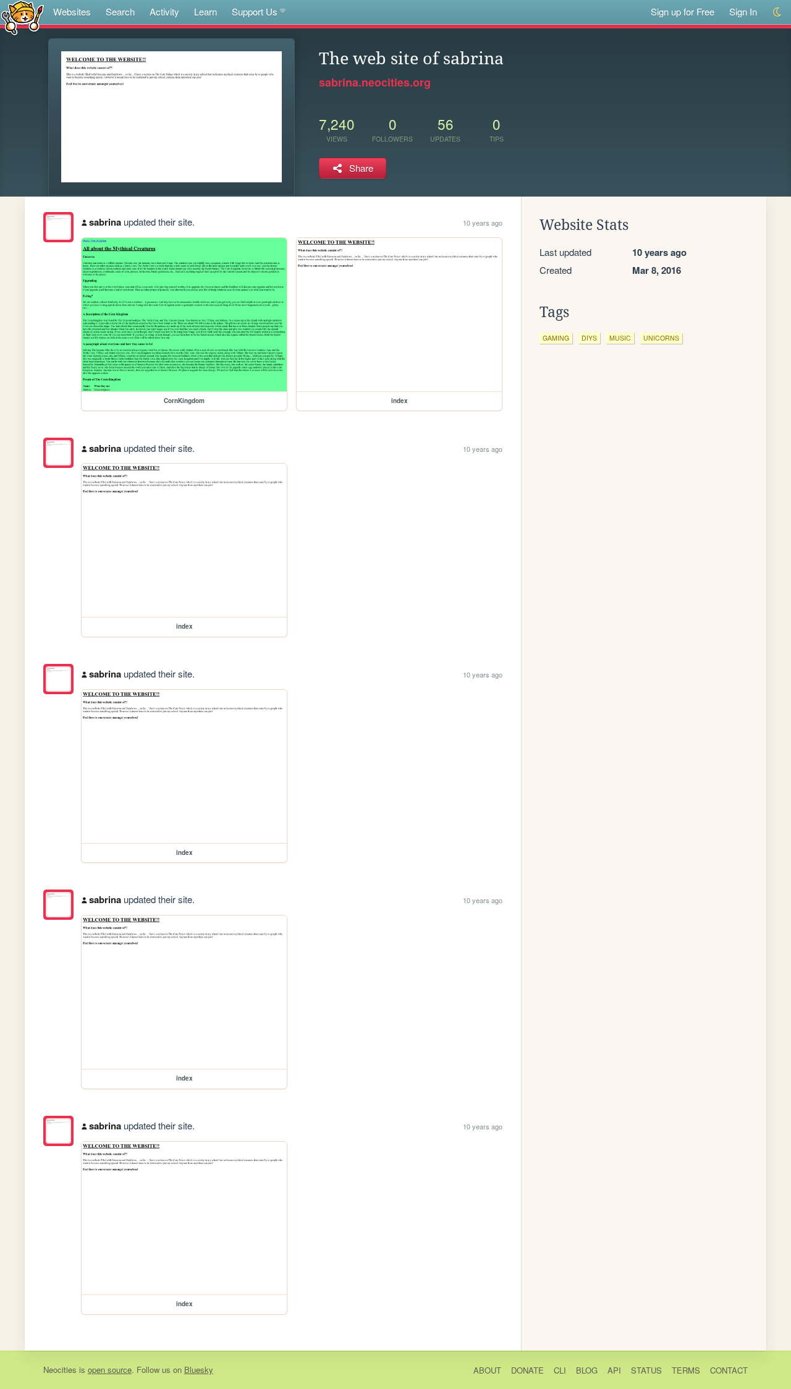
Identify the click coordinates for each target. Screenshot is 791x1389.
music (620, 337)
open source (110, 1369)
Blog (587, 1370)
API (614, 1370)
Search (120, 11)
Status (646, 1370)
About (487, 1370)
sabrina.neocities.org (375, 82)
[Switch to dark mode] (777, 12)
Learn (205, 11)
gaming (556, 337)
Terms (686, 1370)
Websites (72, 11)
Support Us (254, 11)
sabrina (105, 222)
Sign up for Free (682, 11)
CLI (560, 1370)
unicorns (661, 337)
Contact (729, 1370)
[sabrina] (58, 227)
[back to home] (22, 17)
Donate (527, 1370)
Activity (164, 11)
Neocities (60, 1369)
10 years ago (482, 222)
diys (589, 337)
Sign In (743, 11)
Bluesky (198, 1369)
